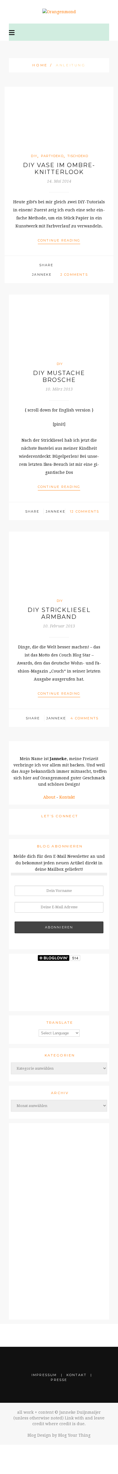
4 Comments (84, 718)
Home (40, 65)
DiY (34, 156)
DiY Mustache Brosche (59, 376)
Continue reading (59, 240)
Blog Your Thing (74, 1435)
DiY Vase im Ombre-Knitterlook (59, 168)
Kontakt (67, 797)
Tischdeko (77, 156)
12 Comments (84, 511)
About (49, 797)
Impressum (44, 1375)
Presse (59, 1380)
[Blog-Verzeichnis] (59, 1218)
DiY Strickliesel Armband (59, 613)
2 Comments (74, 275)
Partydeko (52, 156)
